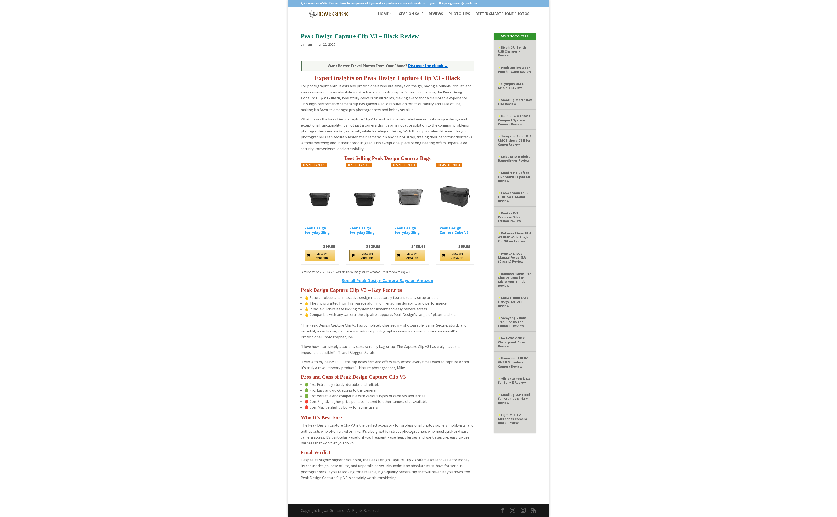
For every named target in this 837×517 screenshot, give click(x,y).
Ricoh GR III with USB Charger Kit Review (512, 51)
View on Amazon (322, 255)
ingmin (309, 44)
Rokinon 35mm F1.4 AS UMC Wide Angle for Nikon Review (514, 237)
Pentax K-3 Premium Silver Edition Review (510, 217)
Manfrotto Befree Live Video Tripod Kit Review (514, 177)
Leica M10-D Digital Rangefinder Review (514, 158)
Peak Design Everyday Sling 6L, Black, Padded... (362, 230)
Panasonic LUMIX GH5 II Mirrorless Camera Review (513, 362)
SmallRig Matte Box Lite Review (515, 102)
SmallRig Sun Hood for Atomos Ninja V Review (514, 399)
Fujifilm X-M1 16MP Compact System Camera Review (514, 120)
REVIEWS (436, 14)
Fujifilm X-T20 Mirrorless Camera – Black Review (514, 419)
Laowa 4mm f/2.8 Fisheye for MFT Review (513, 302)
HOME (383, 14)
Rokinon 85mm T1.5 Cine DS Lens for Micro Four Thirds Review (515, 280)
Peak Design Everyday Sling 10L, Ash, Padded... (407, 230)
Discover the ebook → (428, 65)
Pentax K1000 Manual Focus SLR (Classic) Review (512, 257)
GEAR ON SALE (411, 14)
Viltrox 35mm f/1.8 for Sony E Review (514, 380)
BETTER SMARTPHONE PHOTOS (502, 14)
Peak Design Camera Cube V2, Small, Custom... (455, 230)
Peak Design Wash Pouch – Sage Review (514, 70)
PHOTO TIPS (459, 14)
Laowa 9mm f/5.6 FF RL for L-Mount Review (513, 197)
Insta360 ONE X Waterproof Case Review (511, 342)
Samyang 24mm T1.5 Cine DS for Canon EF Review (512, 322)
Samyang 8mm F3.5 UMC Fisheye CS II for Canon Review (514, 140)
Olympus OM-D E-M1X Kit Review (513, 86)
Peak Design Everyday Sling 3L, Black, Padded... (317, 230)
